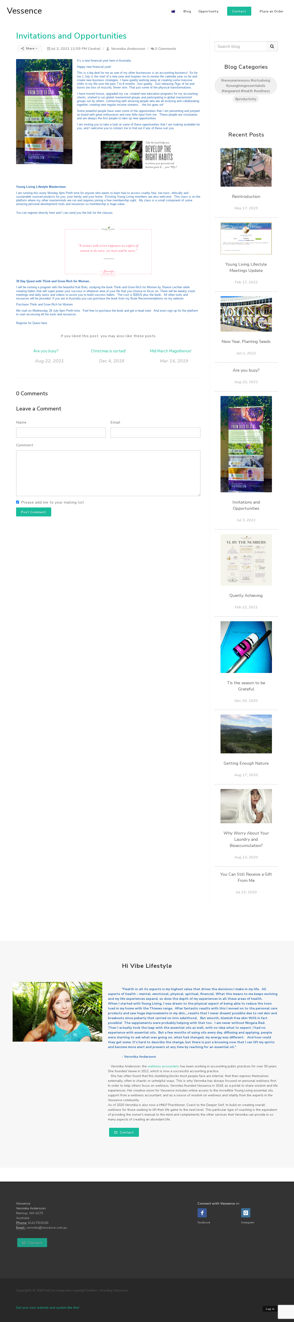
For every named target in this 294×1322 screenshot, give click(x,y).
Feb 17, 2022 (246, 282)
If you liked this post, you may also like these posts (108, 336)
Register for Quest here (31, 323)
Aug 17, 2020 (246, 775)
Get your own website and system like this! (47, 1307)
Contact (126, 1132)
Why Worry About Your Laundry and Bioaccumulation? (246, 839)
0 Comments (165, 48)
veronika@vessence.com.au (46, 1227)
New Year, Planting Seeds (246, 341)
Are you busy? (46, 351)
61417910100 (38, 1223)
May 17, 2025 (246, 208)
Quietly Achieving (246, 595)
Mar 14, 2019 (174, 361)
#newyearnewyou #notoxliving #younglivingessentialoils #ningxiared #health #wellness (245, 85)
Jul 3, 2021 (246, 520)
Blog (187, 11)
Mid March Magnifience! (170, 351)
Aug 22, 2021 (49, 361)
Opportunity (208, 11)
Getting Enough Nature (246, 763)
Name (21, 422)
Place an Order (272, 11)
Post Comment (33, 512)
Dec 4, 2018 (111, 361)
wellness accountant (163, 1066)
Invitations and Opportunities (71, 36)
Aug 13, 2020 (246, 857)
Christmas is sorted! (108, 351)
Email (115, 422)
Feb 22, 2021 (246, 607)
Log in (270, 1309)
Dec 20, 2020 (246, 700)
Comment (24, 445)
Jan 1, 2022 (246, 353)
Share (30, 48)
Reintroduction (246, 196)
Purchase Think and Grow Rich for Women (44, 304)
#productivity (245, 99)
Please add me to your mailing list (52, 502)
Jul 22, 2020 (246, 892)
